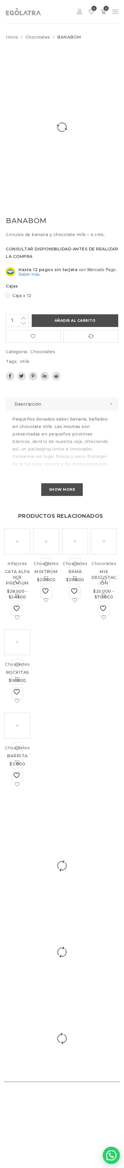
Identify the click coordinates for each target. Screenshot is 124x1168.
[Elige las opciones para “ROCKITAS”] (17, 679)
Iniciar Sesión (79, 12)
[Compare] (17, 581)
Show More (62, 489)
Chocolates (37, 37)
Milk (25, 361)
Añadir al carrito (75, 320)
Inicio (12, 37)
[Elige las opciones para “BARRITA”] (17, 762)
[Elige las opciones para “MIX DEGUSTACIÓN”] (103, 595)
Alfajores (17, 563)
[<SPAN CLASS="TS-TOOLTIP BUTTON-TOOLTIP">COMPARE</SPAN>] (90, 336)
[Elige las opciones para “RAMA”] (74, 578)
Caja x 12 (21, 295)
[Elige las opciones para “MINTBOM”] (46, 578)
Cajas (12, 286)
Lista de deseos (93, 8)
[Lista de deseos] (17, 609)
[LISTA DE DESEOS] (33, 336)
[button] (111, 1155)
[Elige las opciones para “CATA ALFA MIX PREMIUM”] (17, 595)
